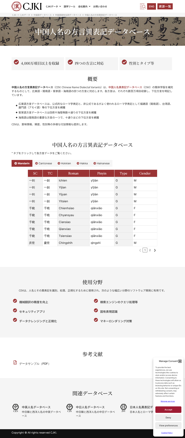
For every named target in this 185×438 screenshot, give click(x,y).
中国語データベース (43, 14)
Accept (168, 409)
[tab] (22, 163)
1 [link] (145, 250)
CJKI (14, 14)
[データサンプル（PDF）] (15, 362)
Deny (168, 417)
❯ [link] (155, 250)
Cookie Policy (167, 433)
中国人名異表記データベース (125, 87)
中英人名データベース (36, 407)
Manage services (168, 401)
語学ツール (69, 6)
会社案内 (82, 6)
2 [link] (150, 250)
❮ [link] (140, 250)
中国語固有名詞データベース (68, 14)
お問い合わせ (100, 6)
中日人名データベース (90, 407)
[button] (179, 361)
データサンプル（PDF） (35, 363)
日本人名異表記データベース (148, 407)
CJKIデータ (52, 6)
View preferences (168, 425)
